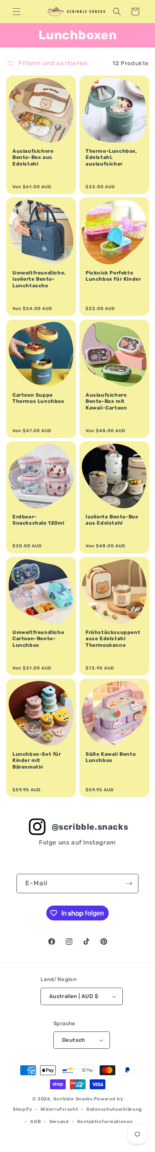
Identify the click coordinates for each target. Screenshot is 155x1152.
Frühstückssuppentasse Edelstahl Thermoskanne (113, 638)
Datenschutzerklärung (114, 1109)
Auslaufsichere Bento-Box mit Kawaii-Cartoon (106, 401)
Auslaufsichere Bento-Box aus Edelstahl (32, 157)
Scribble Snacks (73, 1099)
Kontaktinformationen (105, 1121)
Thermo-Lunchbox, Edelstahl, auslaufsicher (111, 157)
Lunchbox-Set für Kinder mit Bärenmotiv (36, 760)
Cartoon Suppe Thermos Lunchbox (38, 398)
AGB (35, 1121)
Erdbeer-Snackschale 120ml (38, 519)
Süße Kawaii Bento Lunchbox (111, 757)
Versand (59, 1121)
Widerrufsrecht (60, 1109)
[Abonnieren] (129, 883)
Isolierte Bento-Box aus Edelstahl (112, 519)
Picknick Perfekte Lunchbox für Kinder (113, 276)
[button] (16, 11)
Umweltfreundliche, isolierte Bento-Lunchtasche (39, 279)
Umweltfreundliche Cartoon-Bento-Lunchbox (38, 638)
